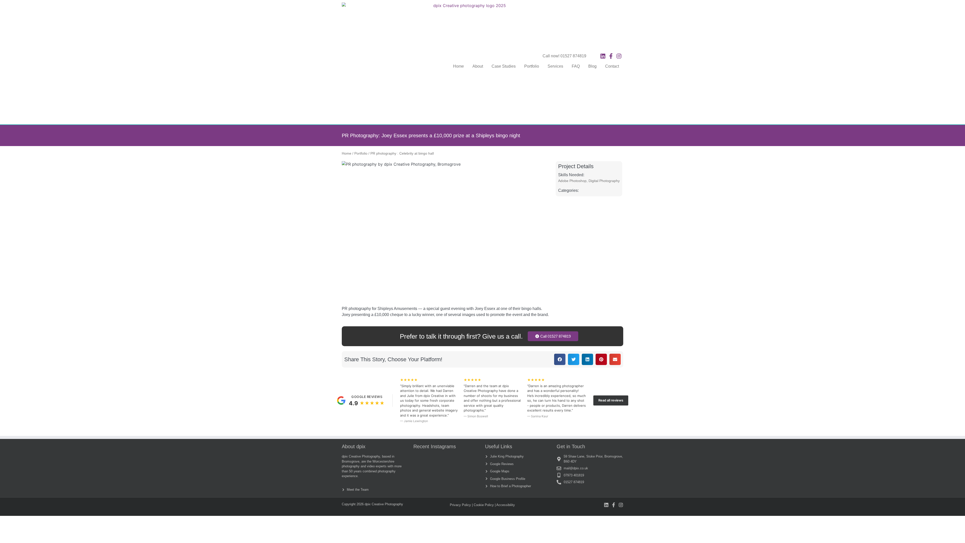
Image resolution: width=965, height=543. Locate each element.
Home (458, 66)
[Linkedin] (603, 56)
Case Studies (504, 66)
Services (555, 66)
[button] (559, 359)
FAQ (576, 66)
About (477, 66)
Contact (612, 66)
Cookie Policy (484, 505)
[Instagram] (619, 56)
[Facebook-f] (611, 56)
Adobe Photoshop (572, 181)
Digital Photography (604, 181)
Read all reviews (610, 400)
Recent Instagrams (434, 446)
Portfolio (531, 66)
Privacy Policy (460, 505)
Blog (592, 66)
